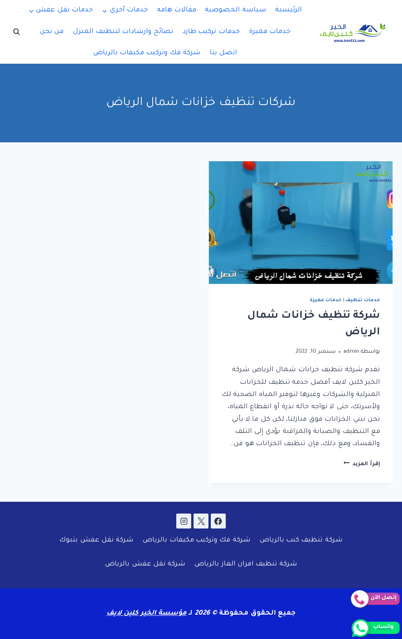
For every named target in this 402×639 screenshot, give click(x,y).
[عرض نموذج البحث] (16, 32)
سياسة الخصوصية (235, 10)
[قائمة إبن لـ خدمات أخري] (125, 10)
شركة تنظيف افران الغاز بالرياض (245, 564)
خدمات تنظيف (362, 300)
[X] (201, 521)
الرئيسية (288, 10)
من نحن (52, 32)
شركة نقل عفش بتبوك (96, 540)
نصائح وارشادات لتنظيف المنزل (123, 32)
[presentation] (301, 222)
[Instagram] (183, 521)
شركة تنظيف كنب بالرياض (301, 540)
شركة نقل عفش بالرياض (145, 564)
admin (352, 352)
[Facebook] (218, 521)
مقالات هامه (176, 10)
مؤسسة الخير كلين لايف (146, 613)
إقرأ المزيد (362, 464)
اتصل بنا (223, 53)
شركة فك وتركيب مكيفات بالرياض (147, 53)
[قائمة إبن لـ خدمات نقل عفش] (61, 10)
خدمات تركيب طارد (211, 32)
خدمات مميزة (270, 32)
